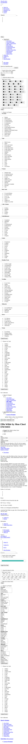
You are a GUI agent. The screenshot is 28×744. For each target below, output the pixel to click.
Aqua (6, 351)
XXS (6, 102)
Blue (6, 356)
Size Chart (3, 447)
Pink (6, 365)
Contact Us (6, 517)
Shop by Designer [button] (7, 395)
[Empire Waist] (4, 646)
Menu (2, 36)
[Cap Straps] (4, 658)
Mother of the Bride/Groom (11, 130)
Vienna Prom (9, 410)
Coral (6, 375)
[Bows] (4, 622)
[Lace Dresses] (4, 598)
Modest (6, 152)
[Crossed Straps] (4, 608)
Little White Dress (9, 149)
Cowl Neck (7, 283)
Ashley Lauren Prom (11, 400)
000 (6, 81)
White (6, 386)
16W (6, 94)
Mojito (6, 345)
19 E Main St (4, 536)
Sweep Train (8, 274)
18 (22, 86)
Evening (7, 124)
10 (20, 84)
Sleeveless (7, 325)
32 (16, 92)
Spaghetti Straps (8, 334)
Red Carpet (7, 134)
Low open (7, 197)
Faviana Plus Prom (10, 404)
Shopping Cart (6, 10)
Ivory (6, 376)
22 (11, 89)
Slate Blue (7, 355)
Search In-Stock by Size (8, 77)
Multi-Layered (8, 179)
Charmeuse (7, 242)
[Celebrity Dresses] (5, 602)
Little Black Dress (9, 147)
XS (12, 102)
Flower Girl (7, 126)
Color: (2, 439)
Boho (6, 143)
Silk (6, 254)
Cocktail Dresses (8, 121)
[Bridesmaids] (6, 589)
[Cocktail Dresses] (6, 592)
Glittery (6, 208)
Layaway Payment (10, 414)
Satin (6, 252)
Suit (6, 162)
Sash (6, 234)
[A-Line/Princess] (4, 645)
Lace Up (7, 196)
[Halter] (4, 640)
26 (22, 89)
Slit (5, 187)
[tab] (15, 402)
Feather (6, 227)
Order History (6, 531)
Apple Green (8, 346)
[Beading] (4, 621)
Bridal (6, 117)
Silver (6, 385)
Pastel (6, 213)
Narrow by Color (7, 341)
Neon (6, 210)
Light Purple (8, 362)
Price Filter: (5, 71)
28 (5, 92)
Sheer (6, 199)
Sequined (7, 253)
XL (10, 105)
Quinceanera (8, 133)
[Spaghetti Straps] (4, 660)
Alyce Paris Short (10, 399)
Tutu (6, 165)
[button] (6, 39)
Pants (6, 153)
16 (16, 86)
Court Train (7, 268)
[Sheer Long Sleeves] (5, 655)
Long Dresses (8, 150)
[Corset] (5, 604)
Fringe (6, 230)
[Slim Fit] (4, 649)
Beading (7, 221)
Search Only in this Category (8, 70)
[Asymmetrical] (4, 634)
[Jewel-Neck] (4, 643)
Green (6, 348)
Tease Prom (9, 409)
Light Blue (7, 354)
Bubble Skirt (8, 172)
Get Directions (4, 2)
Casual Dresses (8, 120)
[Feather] (3, 629)
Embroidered (8, 225)
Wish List (5, 7)
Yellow (6, 344)
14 (11, 86)
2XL (16, 105)
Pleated (6, 182)
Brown (6, 381)
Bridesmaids (7, 118)
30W (12, 99)
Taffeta (6, 256)
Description (6, 452)
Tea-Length (7, 275)
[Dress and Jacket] (4, 597)
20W (19, 94)
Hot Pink (7, 366)
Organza (7, 250)
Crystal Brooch (8, 224)
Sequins (6, 235)
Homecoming (8, 128)
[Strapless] (4, 662)
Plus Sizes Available (9, 184)
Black (6, 382)
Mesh (6, 249)
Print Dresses (8, 155)
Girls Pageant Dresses (10, 127)
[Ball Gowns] (4, 594)
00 (11, 81)
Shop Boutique (6, 550)
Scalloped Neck (8, 294)
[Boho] (4, 596)
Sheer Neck (7, 297)
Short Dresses (8, 159)
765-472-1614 (4, 1)
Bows (6, 222)
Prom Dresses (8, 131)
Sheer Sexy (7, 157)
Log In (5, 12)
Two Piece (7, 166)
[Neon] (2, 616)
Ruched (6, 185)
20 (5, 89)
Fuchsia (6, 368)
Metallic (7, 209)
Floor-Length (8, 269)
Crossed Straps (8, 194)
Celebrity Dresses (9, 174)
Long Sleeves (8, 321)
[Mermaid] (4, 648)
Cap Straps (7, 331)
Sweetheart (7, 300)
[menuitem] (15, 7)
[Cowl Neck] (4, 639)
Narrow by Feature (7, 112)
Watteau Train (8, 276)
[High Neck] (4, 641)
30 (11, 92)
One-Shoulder (8, 291)
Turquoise (7, 352)
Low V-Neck (8, 288)
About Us (5, 523)
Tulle (6, 257)
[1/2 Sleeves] (5, 652)
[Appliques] (4, 620)
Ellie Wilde (9, 401)
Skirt (6, 160)
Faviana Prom (9, 403)
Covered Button (8, 193)
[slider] (25, 561)
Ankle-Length (8, 264)
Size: (2, 436)
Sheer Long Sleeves (9, 322)
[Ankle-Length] (4, 633)
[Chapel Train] (4, 635)
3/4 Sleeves (7, 319)
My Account (6, 8)
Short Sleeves (8, 324)
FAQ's (4, 547)
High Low (7, 178)
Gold (6, 379)
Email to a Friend (4, 449)
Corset (6, 177)
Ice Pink (7, 364)
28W (6, 99)
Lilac (6, 361)
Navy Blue (7, 358)
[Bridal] (6, 588)
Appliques (7, 220)
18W (12, 94)
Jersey (6, 246)
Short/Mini (7, 272)
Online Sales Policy (5, 448)
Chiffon (6, 243)
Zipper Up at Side (9, 201)
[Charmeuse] (3, 626)
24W (12, 97)
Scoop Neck (7, 295)
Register (5, 11)
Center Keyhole (8, 175)
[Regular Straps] (4, 659)
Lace (6, 231)
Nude (6, 378)
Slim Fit (6, 312)
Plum (6, 371)
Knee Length (8, 271)
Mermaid (7, 310)
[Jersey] (3, 630)
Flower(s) (7, 228)
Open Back (7, 181)
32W (19, 99)
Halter (6, 284)
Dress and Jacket (8, 145)
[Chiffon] (3, 627)
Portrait (6, 293)
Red (6, 372)
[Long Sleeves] (5, 654)
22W (6, 97)
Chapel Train (8, 266)
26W (19, 97)
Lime (6, 349)
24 (16, 89)
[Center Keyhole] (5, 603)
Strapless (7, 298)
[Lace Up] (4, 610)
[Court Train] (4, 636)
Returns (5, 518)
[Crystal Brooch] (4, 623)
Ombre (6, 212)
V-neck (6, 301)
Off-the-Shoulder (9, 290)
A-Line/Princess (8, 307)
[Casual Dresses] (6, 590)
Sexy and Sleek (8, 156)
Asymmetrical (8, 265)
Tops (6, 163)
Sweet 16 (7, 136)
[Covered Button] (4, 607)
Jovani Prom (9, 405)
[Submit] (16, 15)
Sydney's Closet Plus (11, 406)
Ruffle (6, 232)
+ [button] (4, 396)
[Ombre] (2, 617)
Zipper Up (7, 200)
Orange (6, 373)
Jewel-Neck (7, 287)
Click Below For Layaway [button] (7, 738)
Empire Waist (8, 309)
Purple (6, 359)
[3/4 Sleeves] (5, 653)
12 (5, 86)
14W (22, 92)
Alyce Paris (9, 397)
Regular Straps (8, 333)
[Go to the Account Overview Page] (1, 5)
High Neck (7, 285)
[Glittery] (2, 613)
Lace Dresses (8, 146)
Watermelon (7, 369)
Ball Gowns (7, 142)
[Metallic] (2, 615)
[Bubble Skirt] (5, 601)
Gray (6, 383)
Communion (8, 123)
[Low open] (4, 611)
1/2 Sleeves (7, 318)
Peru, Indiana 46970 (5, 537)
